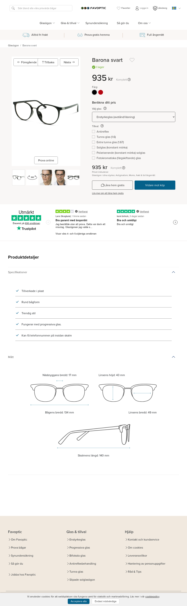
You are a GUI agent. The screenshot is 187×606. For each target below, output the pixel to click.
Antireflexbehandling (82, 564)
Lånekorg (162, 7)
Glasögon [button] (46, 23)
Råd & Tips (134, 572)
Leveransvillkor (137, 555)
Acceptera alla (79, 601)
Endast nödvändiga (105, 601)
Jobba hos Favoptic (23, 574)
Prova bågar (18, 547)
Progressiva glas (79, 547)
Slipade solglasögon (82, 580)
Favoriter (125, 7)
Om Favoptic (19, 539)
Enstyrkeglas (77, 539)
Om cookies (135, 547)
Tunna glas (76, 572)
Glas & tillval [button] (68, 23)
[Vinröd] (100, 92)
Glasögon (13, 45)
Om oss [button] (143, 23)
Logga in (143, 7)
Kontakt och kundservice (143, 539)
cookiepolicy (152, 596)
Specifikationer (17, 272)
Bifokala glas (77, 555)
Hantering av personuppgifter (146, 564)
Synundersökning (96, 23)
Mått (11, 357)
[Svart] (94, 92)
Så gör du (123, 23)
